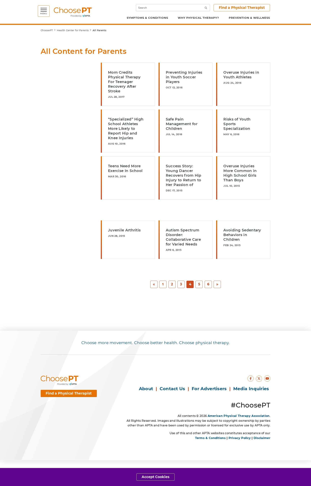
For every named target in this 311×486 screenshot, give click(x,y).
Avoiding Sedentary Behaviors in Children (242, 235)
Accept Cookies (155, 477)
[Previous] (153, 284)
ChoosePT (47, 30)
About (146, 388)
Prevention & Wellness (249, 17)
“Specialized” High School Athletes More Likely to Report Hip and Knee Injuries (125, 128)
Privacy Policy (240, 438)
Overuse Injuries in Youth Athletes (241, 74)
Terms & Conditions (210, 438)
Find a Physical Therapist (242, 8)
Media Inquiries (251, 388)
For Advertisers (210, 388)
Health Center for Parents (73, 30)
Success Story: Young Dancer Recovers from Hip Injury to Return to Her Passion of (183, 175)
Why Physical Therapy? (198, 17)
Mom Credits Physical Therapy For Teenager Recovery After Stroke (124, 81)
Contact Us (172, 388)
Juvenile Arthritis (124, 230)
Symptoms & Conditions (147, 17)
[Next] (217, 284)
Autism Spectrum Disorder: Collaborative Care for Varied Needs (183, 237)
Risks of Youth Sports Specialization (237, 124)
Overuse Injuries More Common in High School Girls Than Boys (240, 173)
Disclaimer (262, 438)
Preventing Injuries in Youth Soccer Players (184, 77)
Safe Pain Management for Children (181, 124)
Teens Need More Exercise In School (125, 168)
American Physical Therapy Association (239, 416)
